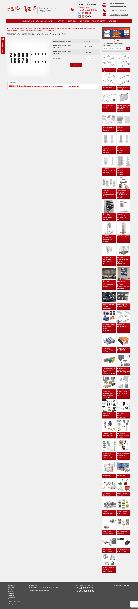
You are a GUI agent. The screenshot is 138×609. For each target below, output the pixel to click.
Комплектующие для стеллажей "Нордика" (108, 129)
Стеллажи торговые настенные (120, 129)
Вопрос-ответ (98, 21)
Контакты (84, 21)
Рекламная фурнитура (106, 494)
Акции (51, 21)
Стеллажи (11, 587)
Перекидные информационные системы (123, 435)
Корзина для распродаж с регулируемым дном (107, 260)
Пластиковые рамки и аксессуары (121, 415)
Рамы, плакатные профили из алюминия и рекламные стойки (123, 456)
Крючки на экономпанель (122, 70)
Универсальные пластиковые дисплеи (122, 513)
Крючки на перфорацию (107, 70)
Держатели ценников (106, 414)
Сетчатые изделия (123, 236)
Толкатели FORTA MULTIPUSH (123, 349)
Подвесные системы (121, 476)
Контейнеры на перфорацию (122, 305)
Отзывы (112, 21)
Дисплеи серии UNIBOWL (122, 532)
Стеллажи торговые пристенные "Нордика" (107, 149)
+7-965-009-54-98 (87, 9)
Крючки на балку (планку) (122, 88)
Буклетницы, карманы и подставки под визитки (107, 456)
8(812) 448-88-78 (87, 4)
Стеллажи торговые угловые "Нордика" (109, 170)
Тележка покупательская (108, 512)
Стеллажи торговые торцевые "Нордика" (120, 171)
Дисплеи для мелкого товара (108, 532)
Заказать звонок (118, 10)
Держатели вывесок (106, 476)
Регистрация (119, 3)
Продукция (38, 21)
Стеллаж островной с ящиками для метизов (107, 238)
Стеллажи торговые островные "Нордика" (120, 149)
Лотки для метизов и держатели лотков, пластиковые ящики (109, 328)
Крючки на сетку (108, 87)
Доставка (72, 21)
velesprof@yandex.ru (119, 15)
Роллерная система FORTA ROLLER (108, 350)
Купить (76, 65)
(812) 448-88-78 (84, 587)
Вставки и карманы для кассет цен (55, 28)
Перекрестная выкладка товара (108, 434)
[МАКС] (79, 13)
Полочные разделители (121, 325)
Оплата (61, 21)
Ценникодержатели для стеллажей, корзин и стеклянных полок (109, 370)
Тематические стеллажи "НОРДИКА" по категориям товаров (122, 194)
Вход (112, 3)
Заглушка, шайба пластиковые (123, 550)
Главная (26, 21)
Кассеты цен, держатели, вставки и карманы (123, 370)
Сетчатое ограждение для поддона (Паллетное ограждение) (122, 261)
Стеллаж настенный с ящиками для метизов (107, 216)
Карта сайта (12, 603)
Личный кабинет (13, 605)
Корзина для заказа (14, 601)
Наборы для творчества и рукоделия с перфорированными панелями (123, 284)
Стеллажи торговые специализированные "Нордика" (109, 193)
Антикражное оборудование (107, 550)
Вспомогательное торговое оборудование (108, 569)
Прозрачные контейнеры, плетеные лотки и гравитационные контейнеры (108, 393)
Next (104, 32)
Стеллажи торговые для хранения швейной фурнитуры (109, 283)
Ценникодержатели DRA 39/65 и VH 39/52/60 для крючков (123, 108)
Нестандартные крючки (108, 106)
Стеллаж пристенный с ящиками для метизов (121, 216)
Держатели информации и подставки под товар (122, 392)
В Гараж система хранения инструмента (108, 306)
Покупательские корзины (122, 494)
